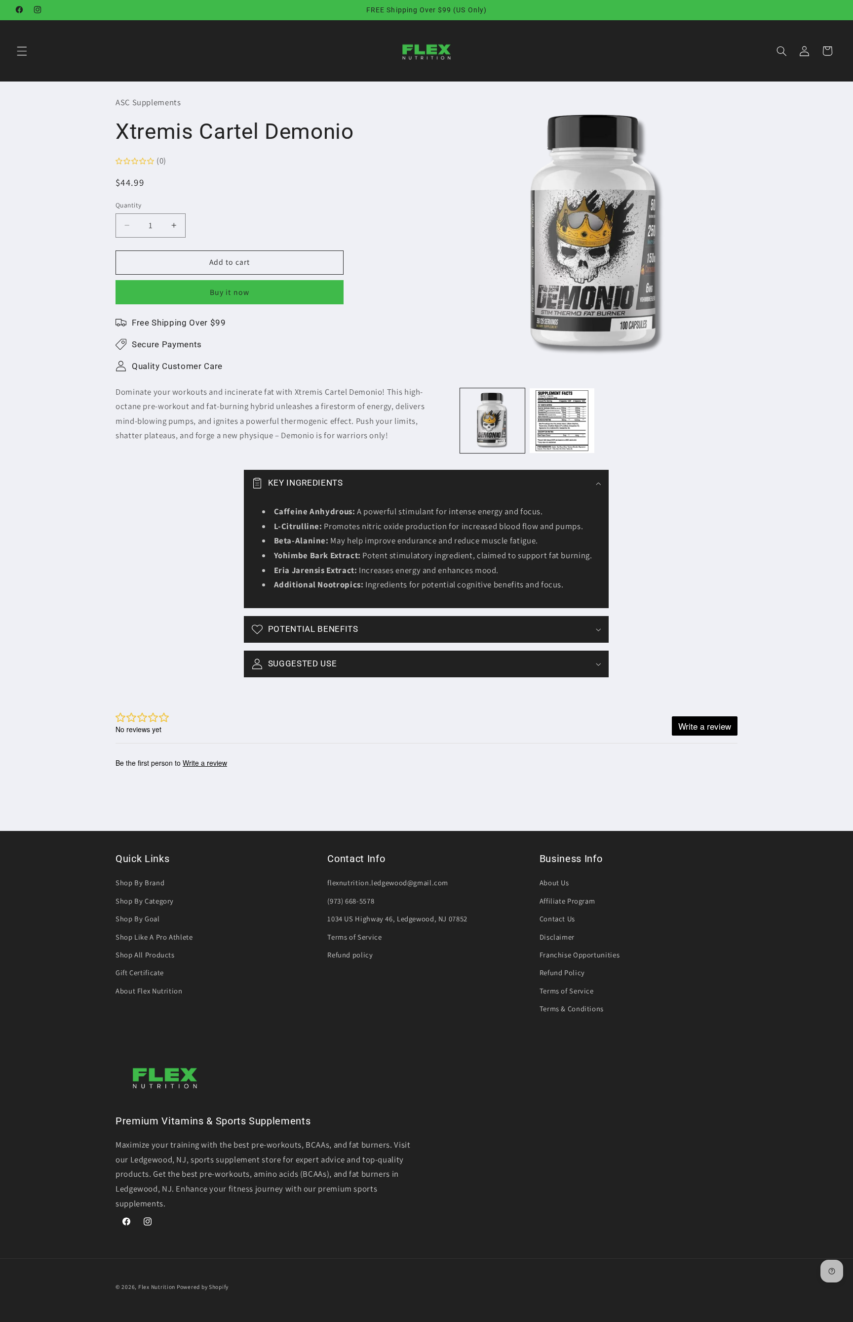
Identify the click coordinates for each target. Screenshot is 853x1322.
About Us (554, 882)
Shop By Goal (138, 918)
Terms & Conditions (572, 1008)
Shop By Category (145, 901)
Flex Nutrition (157, 1286)
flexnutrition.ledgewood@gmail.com (387, 882)
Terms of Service (354, 937)
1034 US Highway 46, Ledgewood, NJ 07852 (397, 918)
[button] (21, 51)
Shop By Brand (140, 882)
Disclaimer (557, 937)
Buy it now (229, 292)
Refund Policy (562, 972)
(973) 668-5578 (350, 901)
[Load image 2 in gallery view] (562, 420)
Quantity (128, 205)
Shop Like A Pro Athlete (154, 937)
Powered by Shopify (203, 1286)
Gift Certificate (140, 972)
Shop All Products (145, 954)
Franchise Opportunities (580, 954)
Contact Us (557, 918)
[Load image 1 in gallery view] (492, 420)
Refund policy (350, 954)
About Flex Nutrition (149, 990)
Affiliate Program (567, 901)
